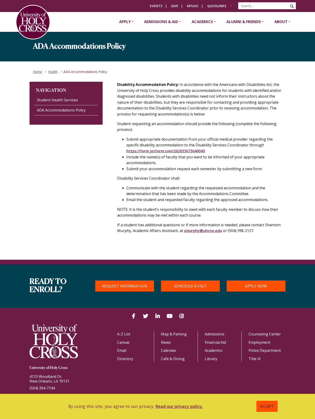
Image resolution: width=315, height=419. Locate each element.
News (166, 342)
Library (211, 358)
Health (53, 71)
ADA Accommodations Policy (61, 110)
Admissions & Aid (161, 21)
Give (174, 6)
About (281, 21)
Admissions (214, 334)
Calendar (168, 350)
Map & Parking (174, 334)
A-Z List (123, 334)
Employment (259, 342)
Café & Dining (173, 358)
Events (156, 6)
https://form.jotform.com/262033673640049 (165, 151)
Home (37, 71)
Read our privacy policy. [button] (179, 406)
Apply (125, 21)
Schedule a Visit (190, 286)
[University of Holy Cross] (33, 22)
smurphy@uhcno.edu (203, 230)
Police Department (265, 350)
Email (121, 350)
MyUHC (193, 6)
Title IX (255, 358)
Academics (202, 21)
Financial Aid (215, 342)
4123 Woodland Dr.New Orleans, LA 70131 (49, 379)
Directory (125, 358)
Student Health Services (57, 99)
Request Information (124, 286)
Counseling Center (265, 334)
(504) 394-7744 (42, 388)
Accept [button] (267, 406)
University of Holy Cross (49, 368)
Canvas (123, 342)
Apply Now (256, 286)
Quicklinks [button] (216, 6)
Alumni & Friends (243, 21)
